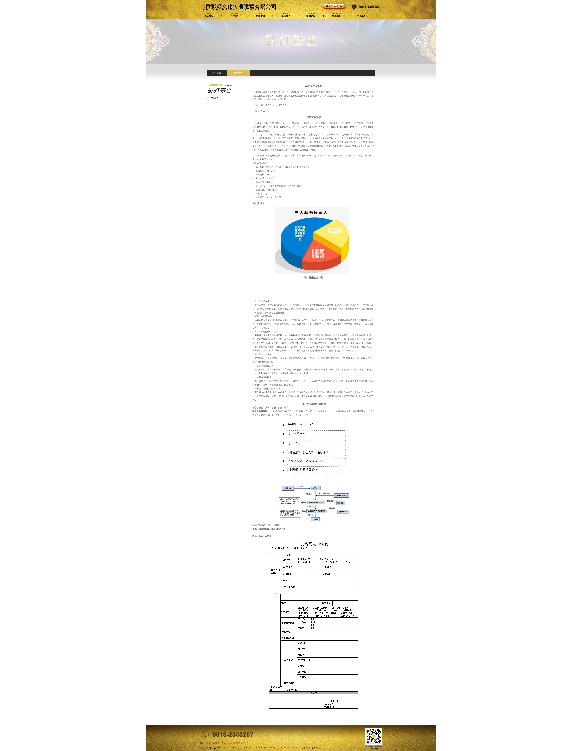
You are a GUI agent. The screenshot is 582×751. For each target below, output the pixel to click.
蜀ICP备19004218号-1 (219, 748)
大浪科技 (316, 748)
